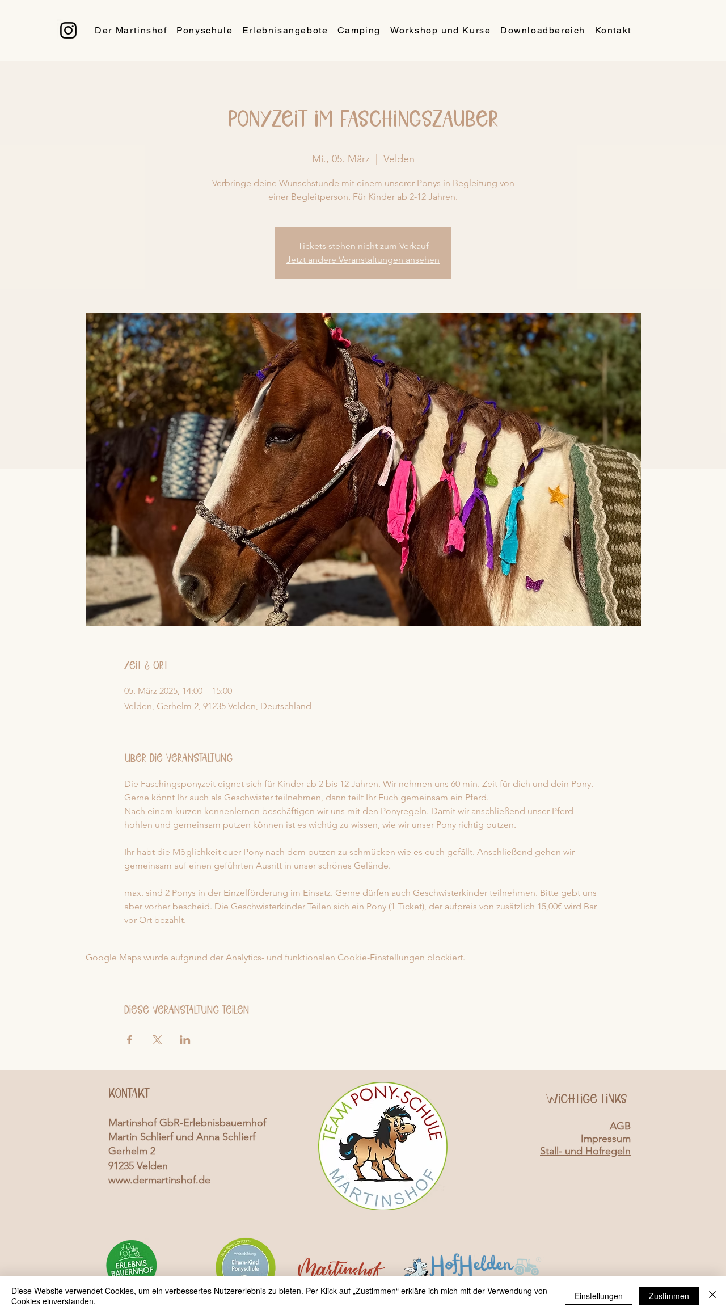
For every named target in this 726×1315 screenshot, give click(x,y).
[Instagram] (68, 30)
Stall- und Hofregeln (585, 1151)
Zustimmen (669, 1295)
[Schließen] (712, 1296)
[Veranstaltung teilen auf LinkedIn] (185, 1039)
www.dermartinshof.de (159, 1180)
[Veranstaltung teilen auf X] (157, 1039)
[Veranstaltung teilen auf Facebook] (129, 1039)
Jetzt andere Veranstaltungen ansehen (363, 259)
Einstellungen (599, 1295)
